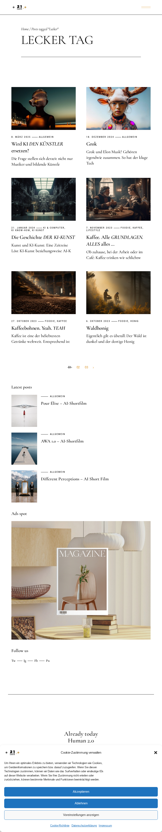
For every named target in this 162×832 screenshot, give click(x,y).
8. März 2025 (21, 137)
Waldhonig (97, 328)
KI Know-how (20, 230)
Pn (48, 661)
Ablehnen (81, 803)
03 (86, 367)
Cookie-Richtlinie (59, 825)
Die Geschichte (43, 237)
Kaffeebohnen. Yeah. (38, 328)
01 (70, 367)
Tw (13, 661)
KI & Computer (54, 228)
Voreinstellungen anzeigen (81, 815)
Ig (25, 661)
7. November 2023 (99, 228)
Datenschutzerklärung (84, 825)
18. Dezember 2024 (100, 137)
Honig (134, 321)
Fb (36, 661)
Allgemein (46, 137)
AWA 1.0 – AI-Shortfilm (62, 441)
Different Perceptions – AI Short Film (75, 479)
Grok (91, 144)
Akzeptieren (81, 791)
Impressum (105, 825)
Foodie (126, 228)
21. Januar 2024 (23, 228)
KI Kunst (38, 230)
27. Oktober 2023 (24, 321)
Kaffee (138, 228)
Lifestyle (93, 230)
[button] (156, 752)
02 (78, 367)
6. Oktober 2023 (98, 321)
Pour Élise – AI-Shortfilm (63, 403)
